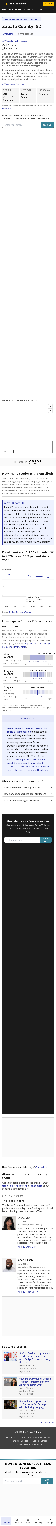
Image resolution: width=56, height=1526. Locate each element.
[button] (28, 1492)
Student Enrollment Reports (20, 612)
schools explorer (12, 9)
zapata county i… (35, 9)
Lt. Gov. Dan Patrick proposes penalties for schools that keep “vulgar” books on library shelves (35, 1358)
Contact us (41, 1167)
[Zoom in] (50, 406)
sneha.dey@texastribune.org (29, 1225)
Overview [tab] (8, 33)
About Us (10, 1437)
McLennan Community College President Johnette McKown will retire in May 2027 (35, 1381)
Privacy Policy (23, 1444)
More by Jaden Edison (27, 1291)
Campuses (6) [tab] (25, 33)
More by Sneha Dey (26, 1246)
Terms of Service (19, 1440)
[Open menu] (3, 3)
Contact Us (25, 1437)
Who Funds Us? (42, 1437)
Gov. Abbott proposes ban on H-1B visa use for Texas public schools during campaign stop (35, 1404)
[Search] (52, 9)
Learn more (7, 108)
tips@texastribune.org (14, 1185)
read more (36, 1185)
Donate (49, 3)
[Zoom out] (50, 410)
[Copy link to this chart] (52, 552)
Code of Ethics (39, 1440)
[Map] (28, 428)
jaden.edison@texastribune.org (31, 1267)
